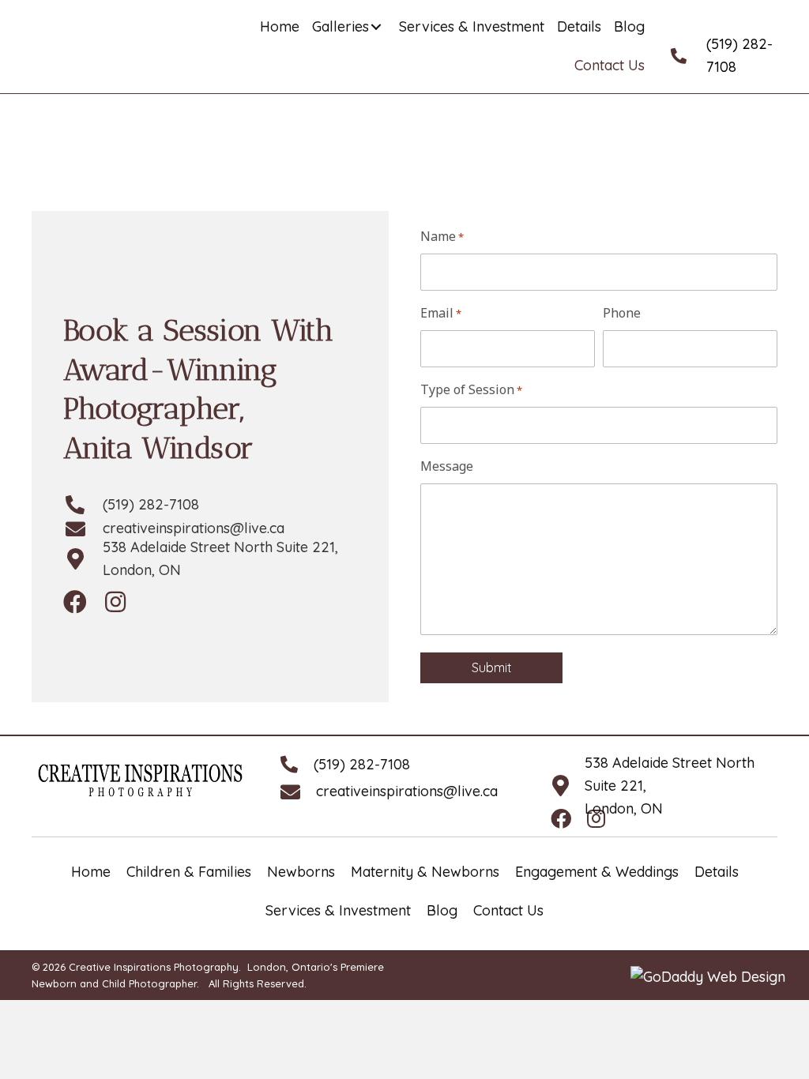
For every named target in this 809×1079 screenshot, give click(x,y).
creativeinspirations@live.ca (193, 528)
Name (442, 236)
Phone (622, 312)
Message (446, 466)
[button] (376, 27)
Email (440, 312)
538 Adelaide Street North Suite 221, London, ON (220, 558)
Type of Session (471, 389)
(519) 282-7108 (739, 55)
